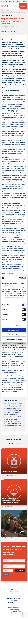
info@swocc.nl (14, 589)
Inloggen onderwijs (7, 1)
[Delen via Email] (17, 32)
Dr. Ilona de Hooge (9, 404)
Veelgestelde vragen (14, 607)
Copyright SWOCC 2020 (14, 612)
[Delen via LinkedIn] (14, 32)
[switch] (24, 309)
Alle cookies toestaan (14, 330)
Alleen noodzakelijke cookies (14, 339)
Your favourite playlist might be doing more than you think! (13, 533)
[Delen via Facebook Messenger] (8, 32)
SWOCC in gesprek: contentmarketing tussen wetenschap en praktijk (11, 501)
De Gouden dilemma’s (10, 471)
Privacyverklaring (14, 609)
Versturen (6, 574)
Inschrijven (20, 570)
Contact (14, 594)
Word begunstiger (23, 5)
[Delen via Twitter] (11, 32)
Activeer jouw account (20, 1)
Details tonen (19, 325)
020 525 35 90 (14, 592)
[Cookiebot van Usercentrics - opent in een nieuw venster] (19, 278)
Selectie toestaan (14, 334)
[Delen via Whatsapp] (20, 32)
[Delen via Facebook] (5, 32)
